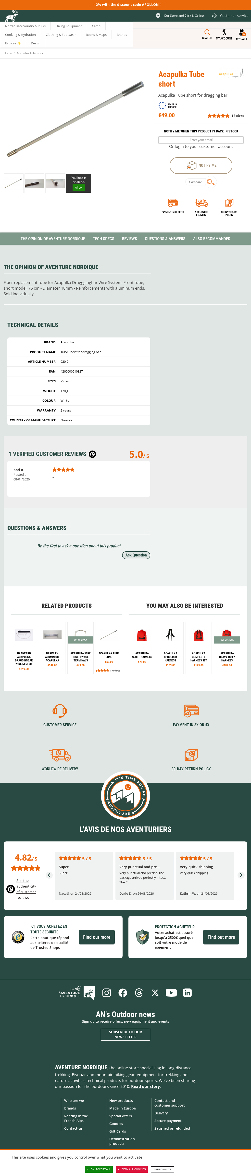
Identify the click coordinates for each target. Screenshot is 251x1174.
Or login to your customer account (201, 146)
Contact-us (73, 1128)
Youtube (171, 992)
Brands (70, 1108)
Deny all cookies (134, 1169)
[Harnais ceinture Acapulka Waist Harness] (142, 648)
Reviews (129, 238)
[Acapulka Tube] (14, 183)
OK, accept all (101, 1169)
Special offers (120, 1116)
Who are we (74, 1100)
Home (8, 53)
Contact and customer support (169, 1103)
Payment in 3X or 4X (191, 724)
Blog (77, 993)
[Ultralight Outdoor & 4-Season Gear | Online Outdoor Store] (11, 16)
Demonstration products (122, 1141)
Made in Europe (122, 1108)
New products (121, 1100)
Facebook (123, 992)
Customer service (59, 724)
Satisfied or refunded (172, 1128)
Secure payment (168, 1120)
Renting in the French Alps (76, 1118)
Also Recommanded (211, 238)
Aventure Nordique (81, 1067)
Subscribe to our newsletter (125, 1034)
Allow (78, 187)
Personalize (162, 1169)
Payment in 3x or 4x (173, 212)
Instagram (106, 992)
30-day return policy (229, 213)
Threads (139, 992)
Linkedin (187, 992)
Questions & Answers (165, 238)
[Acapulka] (231, 72)
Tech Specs (103, 238)
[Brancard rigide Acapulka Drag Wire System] (24, 649)
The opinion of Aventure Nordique (53, 238)
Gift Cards (117, 1131)
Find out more (96, 937)
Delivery (161, 1113)
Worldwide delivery (201, 213)
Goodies (116, 1123)
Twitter (155, 992)
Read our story (145, 1086)
